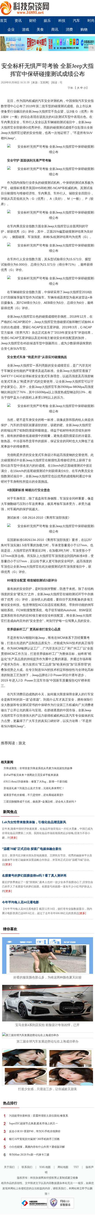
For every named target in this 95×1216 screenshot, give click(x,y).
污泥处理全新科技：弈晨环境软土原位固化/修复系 (38, 1115)
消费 (69, 29)
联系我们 (27, 1167)
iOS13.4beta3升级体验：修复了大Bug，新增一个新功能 (35, 781)
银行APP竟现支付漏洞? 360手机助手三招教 (34, 1139)
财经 (32, 20)
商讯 (54, 29)
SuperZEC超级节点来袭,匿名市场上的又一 (33, 1123)
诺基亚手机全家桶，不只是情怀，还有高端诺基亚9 (33, 795)
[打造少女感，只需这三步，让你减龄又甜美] (47, 1084)
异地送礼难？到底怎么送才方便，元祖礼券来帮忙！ (34, 788)
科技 (61, 20)
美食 (40, 29)
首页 (3, 20)
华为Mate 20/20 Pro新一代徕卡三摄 (29, 1154)
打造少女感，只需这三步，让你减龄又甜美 (47, 1089)
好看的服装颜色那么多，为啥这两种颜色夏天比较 (47, 977)
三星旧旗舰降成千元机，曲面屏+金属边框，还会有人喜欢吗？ (40, 801)
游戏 (25, 29)
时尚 (91, 20)
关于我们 (9, 1167)
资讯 (18, 20)
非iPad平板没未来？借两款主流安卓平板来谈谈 (31, 774)
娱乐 (47, 20)
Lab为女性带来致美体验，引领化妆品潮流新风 (34, 822)
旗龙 (22, 743)
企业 (11, 29)
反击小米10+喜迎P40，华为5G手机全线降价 (35, 1131)
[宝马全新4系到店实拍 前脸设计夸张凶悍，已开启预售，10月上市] (47, 1020)
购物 (83, 29)
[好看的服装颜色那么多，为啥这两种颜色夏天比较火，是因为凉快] (47, 972)
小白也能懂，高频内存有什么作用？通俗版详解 (37, 1146)
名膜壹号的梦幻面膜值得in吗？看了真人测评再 (34, 875)
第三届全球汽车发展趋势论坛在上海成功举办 (47, 1041)
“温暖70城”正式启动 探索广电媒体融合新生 (32, 849)
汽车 (76, 20)
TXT (76, 1167)
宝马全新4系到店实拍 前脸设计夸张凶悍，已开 (47, 1025)
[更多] (13, 837)
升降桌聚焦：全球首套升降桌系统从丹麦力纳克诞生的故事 (38, 768)
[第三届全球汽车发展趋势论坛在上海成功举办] (30, 1035)
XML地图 (45, 1167)
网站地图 (63, 1167)
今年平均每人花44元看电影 (20, 902)
